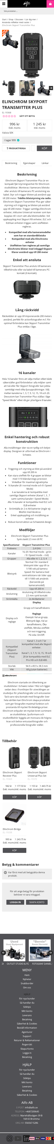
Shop (11, 19)
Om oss (27, 987)
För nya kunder (27, 998)
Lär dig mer (30, 19)
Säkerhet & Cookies (27, 1023)
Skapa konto (36, 902)
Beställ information (27, 1027)
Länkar (45, 163)
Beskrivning (11, 163)
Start (4, 19)
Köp (44, 148)
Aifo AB (27, 1102)
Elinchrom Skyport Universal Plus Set (37, 774)
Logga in (15, 902)
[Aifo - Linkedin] (22, 1138)
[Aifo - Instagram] (5, 1138)
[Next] (51, 88)
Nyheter (27, 979)
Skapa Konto (27, 1048)
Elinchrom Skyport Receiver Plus (12, 774)
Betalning (27, 1019)
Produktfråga (17, 148)
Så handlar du (27, 1002)
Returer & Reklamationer (27, 1040)
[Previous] (3, 952)
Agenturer (27, 1032)
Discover (19, 19)
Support (27, 1036)
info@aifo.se (31, 1107)
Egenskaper (29, 163)
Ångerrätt (27, 1044)
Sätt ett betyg (27, 116)
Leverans (27, 1015)
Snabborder (27, 983)
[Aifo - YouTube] (14, 1138)
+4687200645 (32, 1111)
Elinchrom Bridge (12, 829)
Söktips (27, 1006)
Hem (27, 975)
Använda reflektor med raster (15, 22)
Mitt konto (27, 1011)
